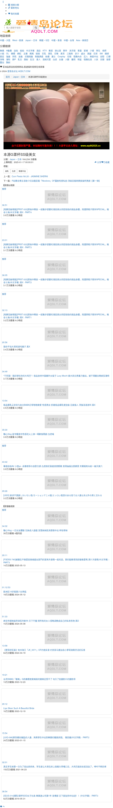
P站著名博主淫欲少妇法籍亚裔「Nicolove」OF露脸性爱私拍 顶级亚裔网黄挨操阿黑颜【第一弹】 (56, 180)
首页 (8, 76)
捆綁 (107, 53)
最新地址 (14, 7)
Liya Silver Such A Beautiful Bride (18, 708)
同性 (14, 56)
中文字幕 (30, 50)
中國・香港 (56, 40)
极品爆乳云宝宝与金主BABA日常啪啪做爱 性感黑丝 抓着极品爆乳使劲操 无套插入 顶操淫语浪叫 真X (49, 404)
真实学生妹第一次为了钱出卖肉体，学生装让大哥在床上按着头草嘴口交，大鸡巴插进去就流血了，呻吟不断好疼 (54, 766)
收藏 (106, 162)
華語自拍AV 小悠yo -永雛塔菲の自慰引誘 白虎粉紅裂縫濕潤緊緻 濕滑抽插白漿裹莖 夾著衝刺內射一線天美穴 (52, 466)
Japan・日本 (31, 40)
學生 (98, 50)
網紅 (19, 53)
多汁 (77, 53)
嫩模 (13, 53)
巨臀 (56, 53)
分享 (99, 162)
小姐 (2, 53)
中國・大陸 (5, 40)
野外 (65, 50)
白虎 (55, 59)
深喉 (2, 59)
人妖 (96, 59)
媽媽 (32, 53)
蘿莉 (73, 59)
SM (101, 53)
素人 (38, 59)
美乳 (50, 53)
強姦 (8, 56)
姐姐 (38, 53)
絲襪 (47, 56)
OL (7, 53)
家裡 (86, 50)
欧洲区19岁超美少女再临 (14, 591)
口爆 (108, 56)
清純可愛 (47, 59)
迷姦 (21, 56)
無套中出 (94, 56)
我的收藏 (14, 13)
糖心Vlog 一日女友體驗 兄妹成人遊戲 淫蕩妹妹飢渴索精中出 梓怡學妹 (35, 530)
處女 (83, 53)
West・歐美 (17, 40)
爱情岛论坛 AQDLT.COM (18, 71)
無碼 (2, 50)
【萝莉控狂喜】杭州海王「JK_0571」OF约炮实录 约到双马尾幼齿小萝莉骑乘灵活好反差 (44, 649)
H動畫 (9, 50)
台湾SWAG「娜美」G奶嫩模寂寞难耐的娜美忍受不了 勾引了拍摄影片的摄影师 (39, 679)
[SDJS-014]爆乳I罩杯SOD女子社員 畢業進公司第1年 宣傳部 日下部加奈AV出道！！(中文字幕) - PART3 (50, 795)
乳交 (20, 59)
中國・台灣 (69, 40)
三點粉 (70, 53)
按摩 (108, 59)
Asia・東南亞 (82, 40)
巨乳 (44, 53)
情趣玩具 (88, 59)
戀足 (2, 56)
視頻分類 (14, 4)
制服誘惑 (39, 56)
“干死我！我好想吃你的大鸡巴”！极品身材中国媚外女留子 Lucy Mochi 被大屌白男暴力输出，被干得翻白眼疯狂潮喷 (56, 375)
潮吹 (8, 59)
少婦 (92, 50)
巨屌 (95, 53)
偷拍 (22, 50)
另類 (102, 59)
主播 (25, 53)
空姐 (69, 56)
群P (14, 59)
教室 (51, 50)
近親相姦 (29, 56)
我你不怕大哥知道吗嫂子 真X (16, 346)
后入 (86, 56)
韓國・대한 (44, 40)
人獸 (67, 59)
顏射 (26, 59)
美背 (62, 53)
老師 (104, 50)
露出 (2, 62)
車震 (80, 50)
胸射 (8, 62)
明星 (80, 59)
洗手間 (72, 50)
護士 (53, 56)
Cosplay (61, 56)
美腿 (89, 53)
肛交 (32, 59)
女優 (61, 59)
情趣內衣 (77, 56)
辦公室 (58, 50)
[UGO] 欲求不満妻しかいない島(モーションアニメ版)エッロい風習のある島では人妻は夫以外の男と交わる (52, 495)
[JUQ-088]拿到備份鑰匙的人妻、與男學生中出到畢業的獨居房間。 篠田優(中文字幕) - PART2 (46, 737)
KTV (45, 50)
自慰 (102, 56)
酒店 (38, 50)
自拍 (16, 50)
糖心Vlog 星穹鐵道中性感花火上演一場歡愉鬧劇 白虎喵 (28, 433)
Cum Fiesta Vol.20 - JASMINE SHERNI (30, 176)
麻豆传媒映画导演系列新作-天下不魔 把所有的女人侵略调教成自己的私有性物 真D (41, 620)
